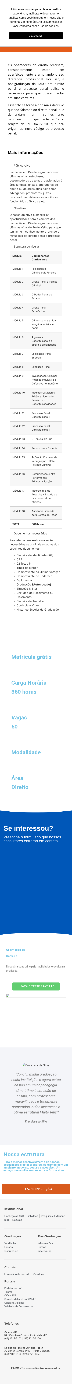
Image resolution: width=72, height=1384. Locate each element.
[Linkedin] (45, 1377)
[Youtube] (39, 1377)
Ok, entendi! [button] (36, 35)
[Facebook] (26, 1377)
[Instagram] (33, 1377)
